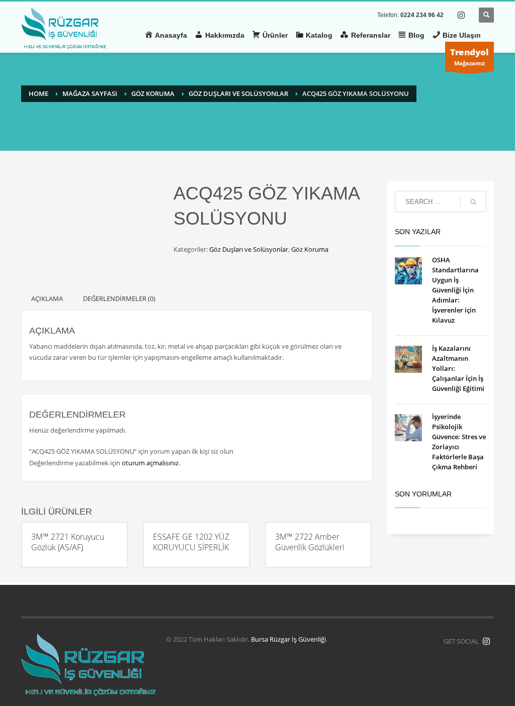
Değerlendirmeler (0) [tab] (119, 298)
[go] (473, 202)
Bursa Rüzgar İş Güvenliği (288, 639)
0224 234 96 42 (422, 15)
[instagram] (461, 15)
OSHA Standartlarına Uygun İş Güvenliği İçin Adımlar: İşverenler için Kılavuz (455, 290)
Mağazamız (469, 56)
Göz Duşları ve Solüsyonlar (248, 249)
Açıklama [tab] (47, 298)
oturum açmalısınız (150, 462)
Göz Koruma (309, 249)
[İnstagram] (486, 641)
